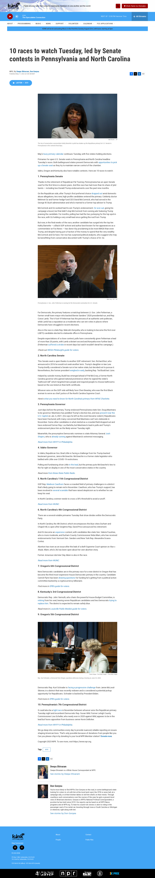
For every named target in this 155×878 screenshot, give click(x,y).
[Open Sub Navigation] (14, 24)
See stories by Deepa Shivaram (65, 773)
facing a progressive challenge (82, 687)
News (48, 24)
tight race (57, 710)
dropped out (96, 193)
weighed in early (77, 370)
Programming (24, 24)
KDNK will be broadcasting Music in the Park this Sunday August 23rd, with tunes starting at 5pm (77, 29)
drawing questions (67, 578)
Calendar (87, 24)
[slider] (20, 16)
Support (60, 24)
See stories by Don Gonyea (63, 813)
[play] (10, 16)
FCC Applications (105, 24)
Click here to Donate (136, 6)
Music (38, 24)
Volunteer (73, 24)
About (10, 24)
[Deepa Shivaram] (43, 772)
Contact (88, 835)
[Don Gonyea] (43, 791)
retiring (41, 600)
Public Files (89, 840)
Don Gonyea (34, 71)
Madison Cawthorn (55, 484)
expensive (60, 532)
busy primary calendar (53, 154)
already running (58, 436)
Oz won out (99, 208)
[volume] (17, 16)
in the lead (73, 464)
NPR (46, 749)
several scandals (60, 490)
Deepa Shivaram (23, 71)
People (58, 840)
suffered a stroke (56, 344)
